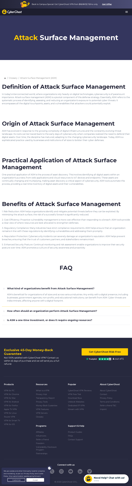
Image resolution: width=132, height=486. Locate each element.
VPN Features (42, 409)
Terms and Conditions (109, 402)
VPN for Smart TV (12, 420)
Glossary (13, 78)
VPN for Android (11, 402)
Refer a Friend (42, 439)
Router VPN (9, 417)
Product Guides (75, 432)
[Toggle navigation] (126, 12)
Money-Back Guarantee (46, 405)
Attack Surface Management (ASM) (38, 78)
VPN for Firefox (11, 405)
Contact (103, 394)
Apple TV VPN (10, 409)
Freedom (40, 443)
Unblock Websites (76, 402)
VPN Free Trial (74, 394)
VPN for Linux (10, 413)
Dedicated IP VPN (76, 405)
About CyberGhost (108, 390)
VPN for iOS (9, 424)
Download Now (75, 398)
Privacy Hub (41, 394)
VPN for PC (9, 390)
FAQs (70, 436)
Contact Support (75, 439)
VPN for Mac (10, 398)
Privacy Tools (42, 402)
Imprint (103, 409)
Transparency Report (45, 398)
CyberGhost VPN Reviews (80, 390)
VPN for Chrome (11, 394)
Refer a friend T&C (108, 405)
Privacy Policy (106, 398)
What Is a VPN (42, 390)
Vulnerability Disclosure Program (46, 448)
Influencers (41, 436)
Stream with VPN (76, 409)
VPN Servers (41, 413)
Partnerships (41, 453)
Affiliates (40, 432)
